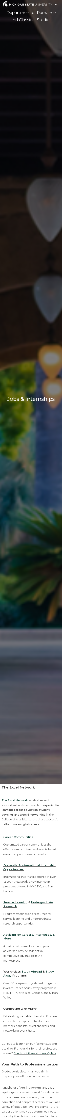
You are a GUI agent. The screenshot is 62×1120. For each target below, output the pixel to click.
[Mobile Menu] (55, 4)
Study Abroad (32, 971)
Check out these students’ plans (35, 1053)
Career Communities (18, 837)
